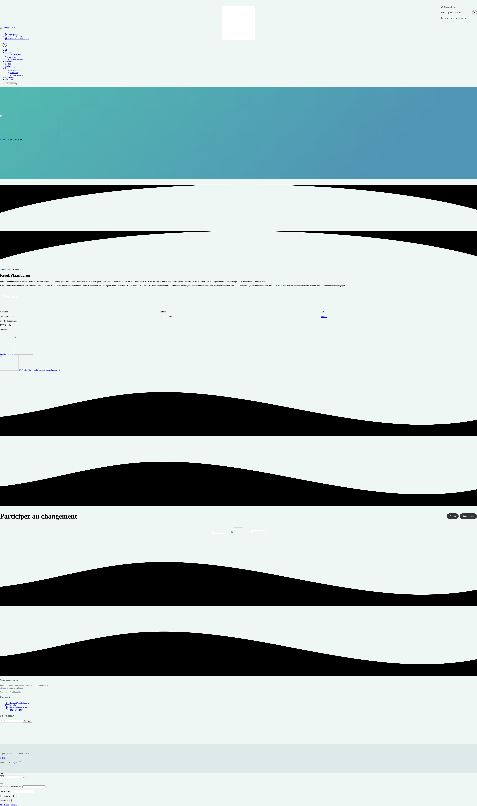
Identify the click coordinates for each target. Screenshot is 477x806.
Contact (8, 66)
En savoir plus (15, 55)
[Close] (2, 774)
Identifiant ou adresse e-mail (11, 787)
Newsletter (14, 73)
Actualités (9, 61)
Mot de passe (5, 791)
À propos (8, 52)
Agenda (8, 64)
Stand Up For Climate (451, 12)
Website (324, 317)
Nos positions (450, 7)
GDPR (2, 758)
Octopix (14, 763)
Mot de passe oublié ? (8, 805)
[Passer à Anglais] (9, 79)
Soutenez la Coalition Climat (11, 692)
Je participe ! (10, 68)
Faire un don (15, 70)
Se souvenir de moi (10, 796)
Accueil (3, 140)
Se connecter (11, 84)
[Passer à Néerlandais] (10, 77)
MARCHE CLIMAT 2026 (456, 18)
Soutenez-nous (468, 516)
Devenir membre (16, 59)
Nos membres (10, 57)
